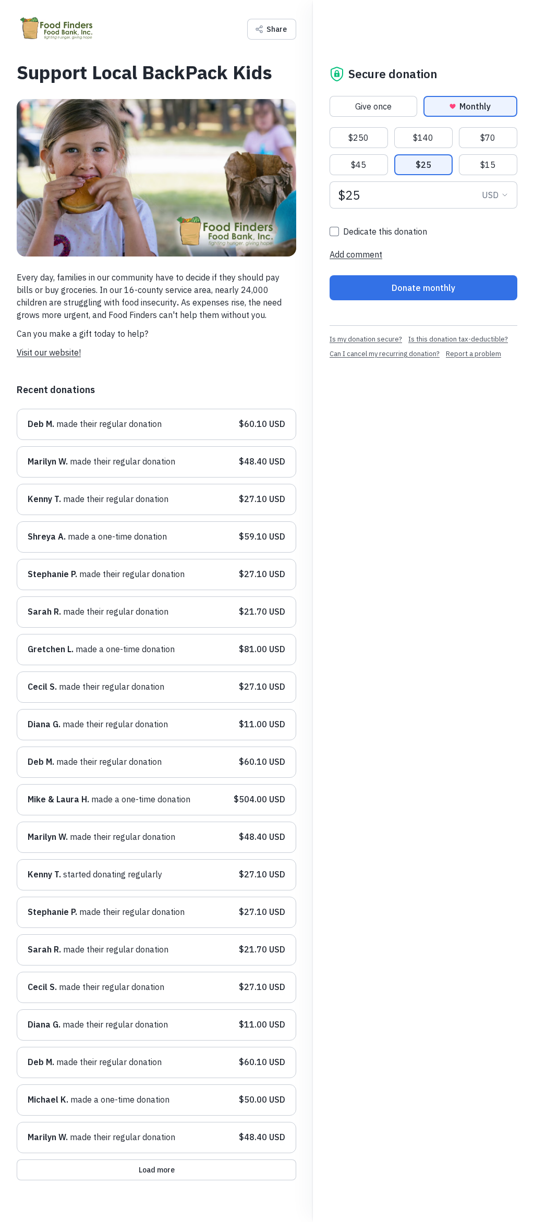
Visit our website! (49, 352)
